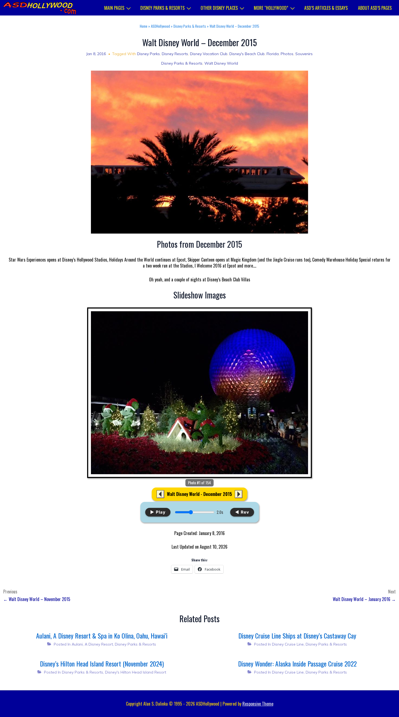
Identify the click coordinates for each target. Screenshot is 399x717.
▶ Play (158, 512)
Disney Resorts (175, 53)
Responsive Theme (257, 703)
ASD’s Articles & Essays (326, 8)
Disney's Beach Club (247, 53)
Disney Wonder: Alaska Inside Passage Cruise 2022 (297, 663)
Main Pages (114, 8)
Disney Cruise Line (288, 644)
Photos (287, 53)
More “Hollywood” (271, 8)
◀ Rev (242, 512)
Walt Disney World (221, 63)
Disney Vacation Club (208, 53)
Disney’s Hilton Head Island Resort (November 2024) (102, 663)
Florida (273, 53)
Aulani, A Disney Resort (92, 644)
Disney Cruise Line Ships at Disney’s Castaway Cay (297, 635)
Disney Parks (148, 53)
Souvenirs (304, 53)
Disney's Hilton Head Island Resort (135, 672)
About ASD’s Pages (375, 8)
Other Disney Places (219, 8)
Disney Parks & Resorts (162, 8)
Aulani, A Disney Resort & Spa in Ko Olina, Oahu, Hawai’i (101, 635)
